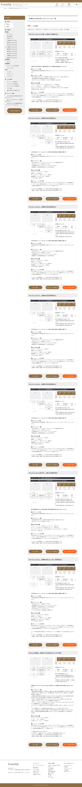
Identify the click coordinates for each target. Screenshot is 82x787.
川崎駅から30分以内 (12, 55)
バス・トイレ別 (10, 68)
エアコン (9, 61)
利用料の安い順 (30, 29)
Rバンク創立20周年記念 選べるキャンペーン (14, 96)
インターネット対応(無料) (13, 65)
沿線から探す (36, 771)
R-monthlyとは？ (68, 765)
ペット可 (9, 72)
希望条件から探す (37, 774)
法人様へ (50, 776)
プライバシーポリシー (68, 768)
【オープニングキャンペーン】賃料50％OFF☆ (14, 100)
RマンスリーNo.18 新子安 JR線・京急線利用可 (43, 473)
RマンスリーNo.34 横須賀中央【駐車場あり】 (42, 384)
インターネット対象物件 (12, 84)
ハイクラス (9, 76)
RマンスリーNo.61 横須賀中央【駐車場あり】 (42, 118)
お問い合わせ (67, 771)
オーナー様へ (51, 777)
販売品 (49, 774)
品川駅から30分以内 (12, 53)
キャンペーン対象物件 (12, 81)
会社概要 (66, 766)
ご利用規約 (66, 769)
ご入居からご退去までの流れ (54, 765)
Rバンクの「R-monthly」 (38, 765)
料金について (51, 766)
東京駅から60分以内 (12, 42)
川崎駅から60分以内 (12, 47)
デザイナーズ (10, 74)
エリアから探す (36, 769)
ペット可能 (9, 88)
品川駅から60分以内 (12, 45)
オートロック (10, 34)
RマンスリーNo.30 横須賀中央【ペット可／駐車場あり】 (45, 559)
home (5, 8)
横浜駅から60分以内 (12, 49)
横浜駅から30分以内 (12, 57)
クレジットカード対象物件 (13, 86)
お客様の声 (50, 769)
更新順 (61, 29)
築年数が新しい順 (47, 29)
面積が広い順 (39, 29)
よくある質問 (51, 768)
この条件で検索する (14, 111)
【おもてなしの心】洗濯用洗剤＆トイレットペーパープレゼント (14, 104)
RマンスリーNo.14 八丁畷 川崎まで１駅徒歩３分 (43, 34)
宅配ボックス (10, 38)
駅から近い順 (55, 29)
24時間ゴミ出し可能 (12, 40)
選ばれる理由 (51, 773)
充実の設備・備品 (51, 771)
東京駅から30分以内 (12, 51)
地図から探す (36, 772)
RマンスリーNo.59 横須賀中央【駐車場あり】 (42, 207)
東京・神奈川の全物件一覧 (13, 90)
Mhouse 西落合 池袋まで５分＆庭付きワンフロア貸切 (45, 653)
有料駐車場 (9, 36)
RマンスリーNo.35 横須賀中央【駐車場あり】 (42, 295)
